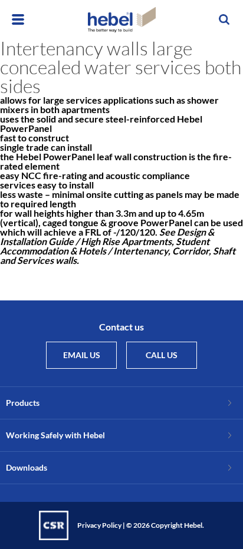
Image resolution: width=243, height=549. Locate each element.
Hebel (122, 19)
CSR (53, 525)
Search (225, 19)
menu (18, 19)
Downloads (26, 467)
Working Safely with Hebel (55, 435)
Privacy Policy (99, 525)
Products (23, 403)
